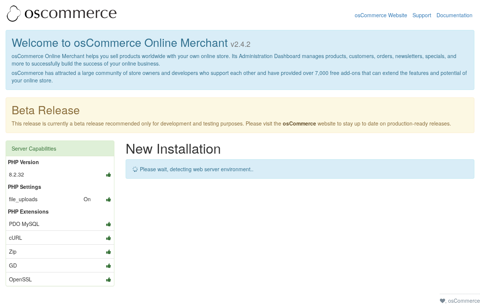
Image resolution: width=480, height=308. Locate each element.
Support (421, 15)
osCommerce (299, 123)
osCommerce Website (381, 15)
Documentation (454, 15)
